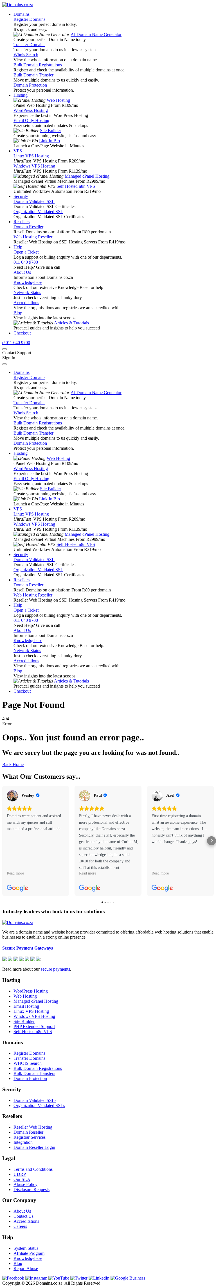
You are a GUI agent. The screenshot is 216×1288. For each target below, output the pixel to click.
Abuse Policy (25, 1184)
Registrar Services (30, 1137)
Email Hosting (26, 1006)
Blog (18, 312)
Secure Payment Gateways (27, 948)
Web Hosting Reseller (33, 236)
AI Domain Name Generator (96, 34)
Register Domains (29, 19)
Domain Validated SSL (34, 201)
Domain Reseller (28, 226)
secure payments (55, 969)
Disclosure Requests (32, 1189)
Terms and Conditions (33, 1169)
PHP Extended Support (34, 1026)
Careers (20, 1226)
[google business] (128, 1278)
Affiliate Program (29, 1253)
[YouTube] (59, 1278)
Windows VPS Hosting (34, 166)
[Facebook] (13, 1278)
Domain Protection (30, 85)
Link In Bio (49, 140)
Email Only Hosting (31, 120)
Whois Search (26, 54)
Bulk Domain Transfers (34, 1073)
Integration (23, 1142)
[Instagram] (36, 1278)
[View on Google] (12, 795)
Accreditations (26, 302)
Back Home (13, 764)
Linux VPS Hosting (31, 155)
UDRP (20, 1174)
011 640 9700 (26, 262)
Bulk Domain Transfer (33, 75)
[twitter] (79, 1278)
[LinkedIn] (100, 1278)
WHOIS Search (28, 1063)
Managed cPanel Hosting (87, 176)
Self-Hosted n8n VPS (76, 186)
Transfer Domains (29, 44)
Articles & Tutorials (71, 322)
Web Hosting (58, 100)
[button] (4, 840)
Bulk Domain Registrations (38, 64)
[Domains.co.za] (17, 4)
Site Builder (50, 130)
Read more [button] (15, 873)
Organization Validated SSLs (39, 1105)
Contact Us (23, 1216)
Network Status (27, 292)
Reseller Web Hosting (33, 1127)
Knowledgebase (28, 282)
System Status (26, 1248)
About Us (22, 272)
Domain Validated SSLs (35, 1100)
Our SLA (22, 1179)
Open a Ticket (26, 252)
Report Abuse (26, 1268)
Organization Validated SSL (38, 211)
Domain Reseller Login (34, 1147)
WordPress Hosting (31, 110)
